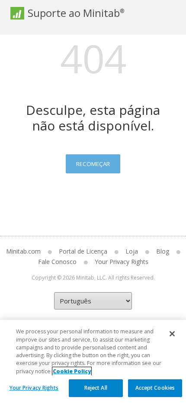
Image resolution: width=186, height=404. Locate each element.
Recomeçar (93, 164)
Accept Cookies (155, 387)
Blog (162, 251)
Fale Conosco (57, 261)
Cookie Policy (72, 371)
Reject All (95, 387)
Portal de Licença (83, 251)
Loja (131, 251)
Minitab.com (23, 251)
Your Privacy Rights (34, 387)
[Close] (172, 333)
